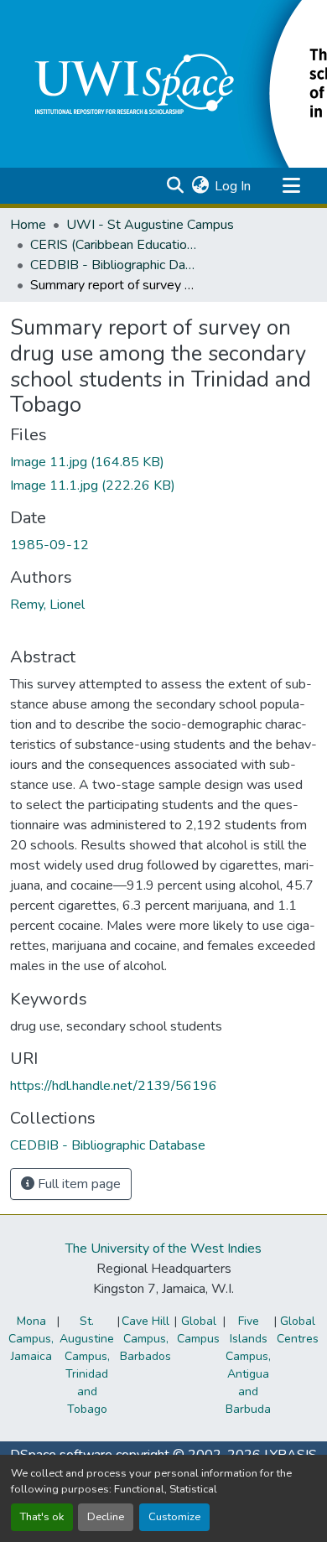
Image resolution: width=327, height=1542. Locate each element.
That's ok (42, 1516)
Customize (174, 1516)
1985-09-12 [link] (49, 545)
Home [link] (28, 224)
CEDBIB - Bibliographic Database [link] (114, 265)
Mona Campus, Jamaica (31, 1338)
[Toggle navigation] (290, 186)
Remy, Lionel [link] (47, 604)
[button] (174, 186)
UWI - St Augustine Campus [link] (150, 224)
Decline (105, 1516)
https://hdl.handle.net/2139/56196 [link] (113, 1086)
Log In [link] (233, 186)
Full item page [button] (77, 1184)
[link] (163, 462)
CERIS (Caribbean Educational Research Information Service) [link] (114, 245)
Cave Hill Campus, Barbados (145, 1338)
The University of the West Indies (163, 1248)
